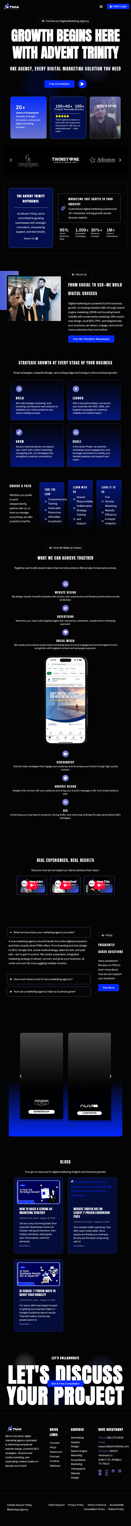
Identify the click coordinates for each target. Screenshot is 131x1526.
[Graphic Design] (65, 778)
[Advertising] (65, 608)
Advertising (65, 617)
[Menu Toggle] (101, 6)
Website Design (65, 592)
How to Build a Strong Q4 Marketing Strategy (35, 1211)
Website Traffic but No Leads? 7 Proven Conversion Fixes (92, 1213)
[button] (11, 160)
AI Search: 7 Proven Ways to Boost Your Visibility (37, 1293)
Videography (65, 762)
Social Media (65, 641)
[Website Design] (65, 584)
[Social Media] (65, 632)
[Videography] (65, 754)
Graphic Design (65, 786)
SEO (65, 811)
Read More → (25, 1246)
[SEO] (65, 802)
